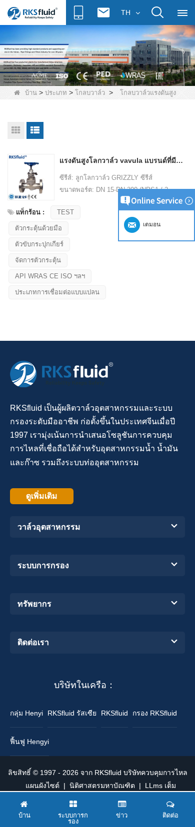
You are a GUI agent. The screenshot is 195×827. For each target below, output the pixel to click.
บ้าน (31, 92)
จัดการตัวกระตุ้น (38, 260)
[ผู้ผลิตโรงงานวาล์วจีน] (97, 55)
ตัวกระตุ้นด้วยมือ (38, 228)
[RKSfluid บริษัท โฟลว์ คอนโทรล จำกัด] (33, 13)
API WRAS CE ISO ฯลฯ (50, 276)
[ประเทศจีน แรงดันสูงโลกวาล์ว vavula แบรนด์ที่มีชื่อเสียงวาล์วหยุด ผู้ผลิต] (31, 177)
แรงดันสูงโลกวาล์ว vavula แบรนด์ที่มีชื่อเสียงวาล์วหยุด (123, 160)
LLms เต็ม (160, 786)
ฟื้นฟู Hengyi (29, 742)
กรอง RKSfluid (154, 713)
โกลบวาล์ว (90, 92)
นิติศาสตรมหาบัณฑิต (102, 786)
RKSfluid (114, 713)
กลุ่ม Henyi (26, 713)
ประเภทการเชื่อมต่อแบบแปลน (57, 292)
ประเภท (56, 92)
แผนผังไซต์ (43, 786)
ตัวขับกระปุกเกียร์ (39, 244)
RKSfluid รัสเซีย (72, 713)
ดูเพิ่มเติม (42, 496)
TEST (65, 212)
